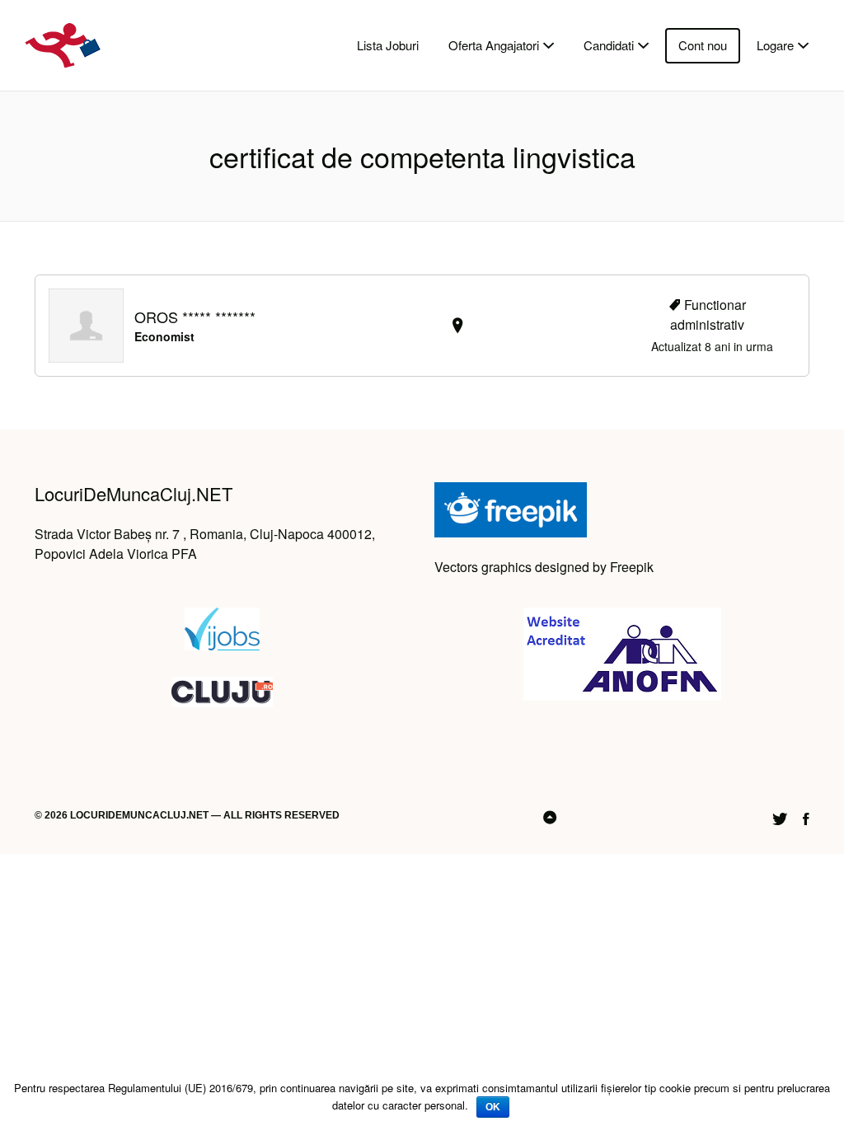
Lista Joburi (388, 45)
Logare (775, 45)
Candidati (609, 45)
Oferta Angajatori (493, 45)
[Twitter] (779, 816)
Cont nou (702, 45)
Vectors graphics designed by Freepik (544, 566)
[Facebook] (806, 816)
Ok (492, 1107)
